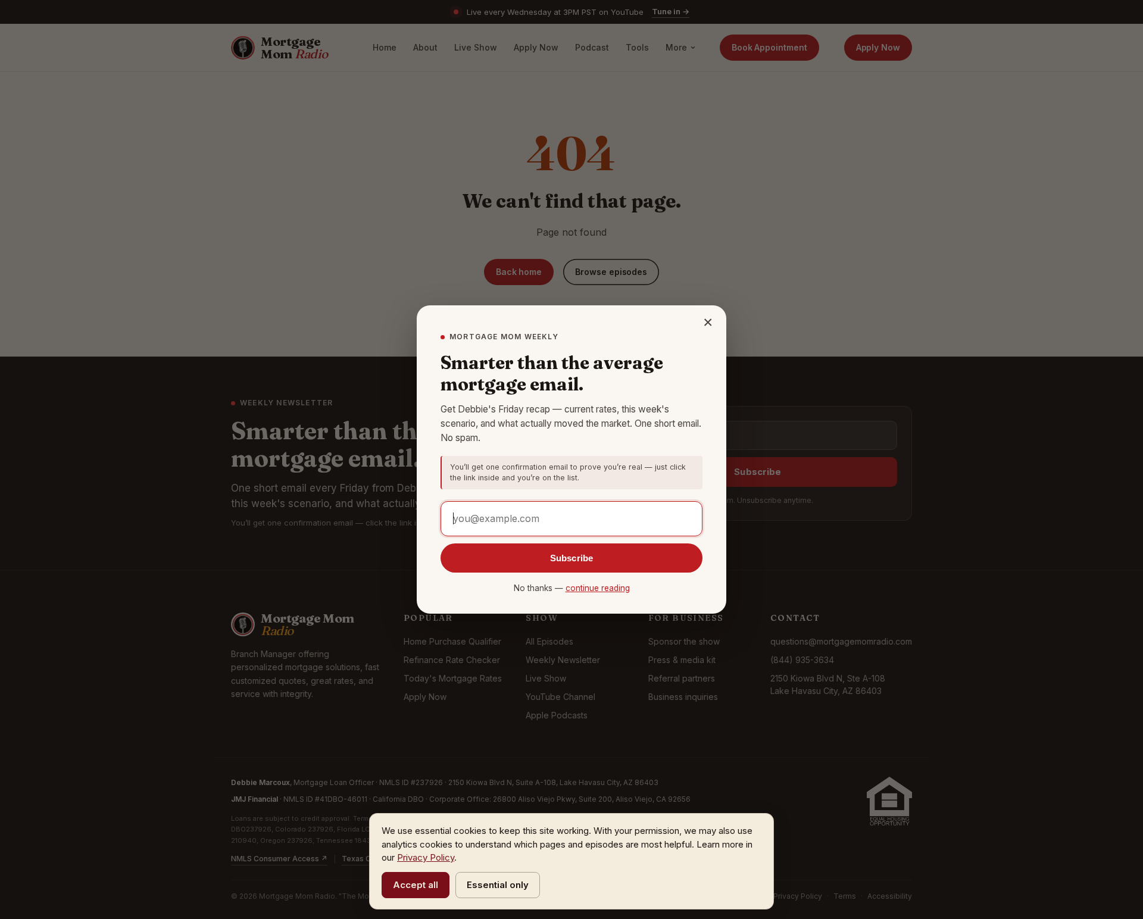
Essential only (498, 884)
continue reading (598, 588)
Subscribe (571, 558)
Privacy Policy (425, 857)
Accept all (415, 884)
